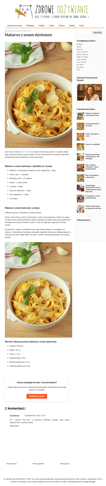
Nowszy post (11, 463)
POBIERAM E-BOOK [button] (37, 396)
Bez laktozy (80, 67)
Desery (62, 25)
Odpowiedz (14, 426)
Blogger (92, 481)
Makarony (80, 49)
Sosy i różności (81, 62)
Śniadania (30, 25)
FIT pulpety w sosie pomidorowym (93, 197)
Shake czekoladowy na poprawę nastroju (93, 207)
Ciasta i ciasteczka (82, 52)
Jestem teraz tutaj (14, 25)
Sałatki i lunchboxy (82, 57)
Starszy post (65, 463)
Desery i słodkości (82, 54)
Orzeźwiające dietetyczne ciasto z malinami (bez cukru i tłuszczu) (93, 188)
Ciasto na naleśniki (93, 144)
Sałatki (72, 25)
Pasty (81, 25)
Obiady (41, 25)
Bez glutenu (80, 64)
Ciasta (51, 25)
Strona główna (38, 463)
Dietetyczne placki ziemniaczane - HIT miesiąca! (92, 156)
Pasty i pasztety (82, 59)
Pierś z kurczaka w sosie (92, 135)
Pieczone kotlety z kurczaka (92, 125)
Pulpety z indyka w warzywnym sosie (92, 114)
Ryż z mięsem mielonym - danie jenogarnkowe (92, 167)
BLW (78, 69)
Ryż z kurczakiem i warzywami (92, 176)
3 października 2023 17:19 (34, 415)
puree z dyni (24, 152)
